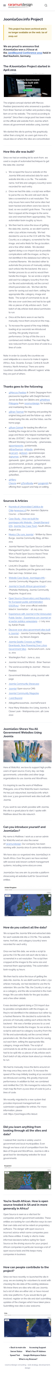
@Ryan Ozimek (16, 427)
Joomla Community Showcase (24, 684)
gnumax (14, 456)
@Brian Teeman (16, 412)
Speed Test (15, 1355)
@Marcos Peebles (17, 392)
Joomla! (13, 688)
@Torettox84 (27, 483)
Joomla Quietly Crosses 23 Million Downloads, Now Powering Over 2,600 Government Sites (28, 645)
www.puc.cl (20, 510)
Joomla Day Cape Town (25, 526)
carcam (14, 453)
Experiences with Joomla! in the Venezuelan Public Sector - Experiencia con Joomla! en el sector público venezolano (30, 617)
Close (50, 5)
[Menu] (5, 5)
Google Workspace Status (34, 1355)
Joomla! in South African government (27, 586)
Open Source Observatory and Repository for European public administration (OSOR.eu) (29, 602)
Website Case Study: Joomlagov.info (27, 578)
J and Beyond (15, 698)
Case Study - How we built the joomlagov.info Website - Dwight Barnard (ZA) (29, 522)
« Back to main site (17, 1347)
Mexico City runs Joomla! (21, 534)
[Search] (46, 5)
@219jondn (43, 483)
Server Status (16, 1351)
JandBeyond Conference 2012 (25, 52)
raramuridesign (31, 403)
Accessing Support (37, 1347)
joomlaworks (16, 445)
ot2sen (24, 453)
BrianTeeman (16, 449)
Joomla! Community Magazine (24, 693)
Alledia (29, 449)
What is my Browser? (28, 1359)
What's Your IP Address (36, 1351)
